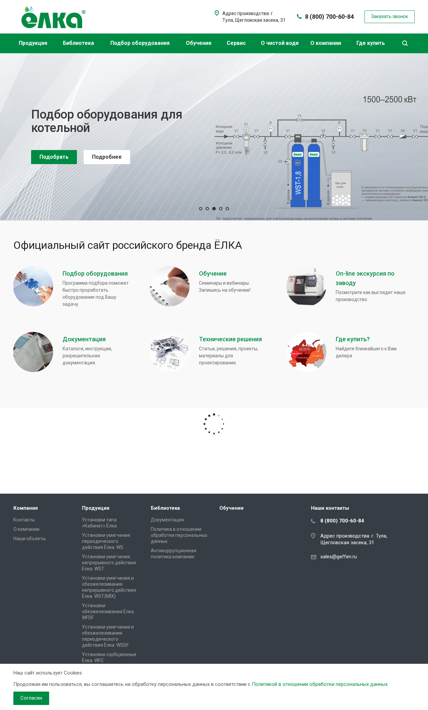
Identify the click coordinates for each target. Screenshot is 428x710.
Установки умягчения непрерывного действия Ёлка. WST (109, 562)
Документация (167, 519)
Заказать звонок (61, 194)
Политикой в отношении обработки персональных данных (320, 684)
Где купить (371, 43)
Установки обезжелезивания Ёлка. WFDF (108, 611)
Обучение (199, 43)
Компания (25, 508)
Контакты (24, 519)
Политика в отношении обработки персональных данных (179, 535)
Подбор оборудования (140, 43)
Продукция (33, 43)
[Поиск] (405, 43)
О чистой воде (280, 43)
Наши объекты (29, 538)
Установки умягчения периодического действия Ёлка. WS (106, 541)
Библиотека (79, 43)
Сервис (237, 43)
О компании (326, 43)
